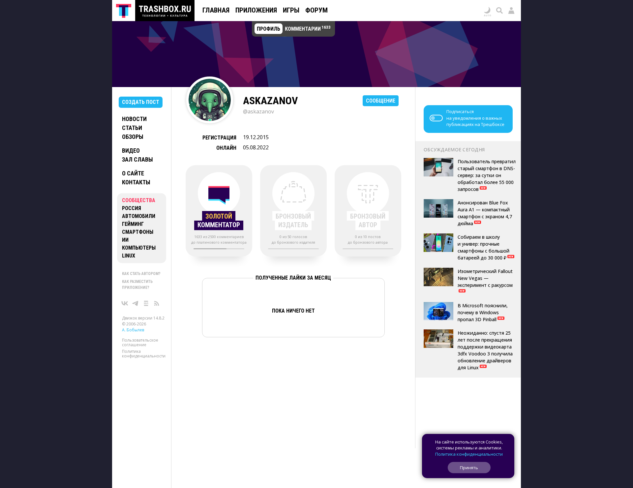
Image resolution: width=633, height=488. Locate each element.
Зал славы (137, 159)
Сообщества (138, 200)
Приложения (256, 10)
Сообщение (380, 101)
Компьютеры (139, 248)
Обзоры (132, 136)
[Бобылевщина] (146, 303)
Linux (128, 256)
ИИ (125, 240)
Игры (291, 10)
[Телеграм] (135, 303)
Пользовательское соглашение (140, 342)
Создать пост (140, 102)
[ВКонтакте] (125, 303)
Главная (215, 10)
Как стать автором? (141, 273)
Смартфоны (137, 232)
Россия (131, 208)
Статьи (132, 127)
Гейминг (133, 224)
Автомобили (138, 216)
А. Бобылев (133, 330)
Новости (134, 118)
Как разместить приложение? (137, 284)
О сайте (133, 173)
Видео (131, 150)
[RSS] (156, 303)
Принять (469, 468)
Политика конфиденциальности (144, 354)
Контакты (136, 182)
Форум (316, 10)
